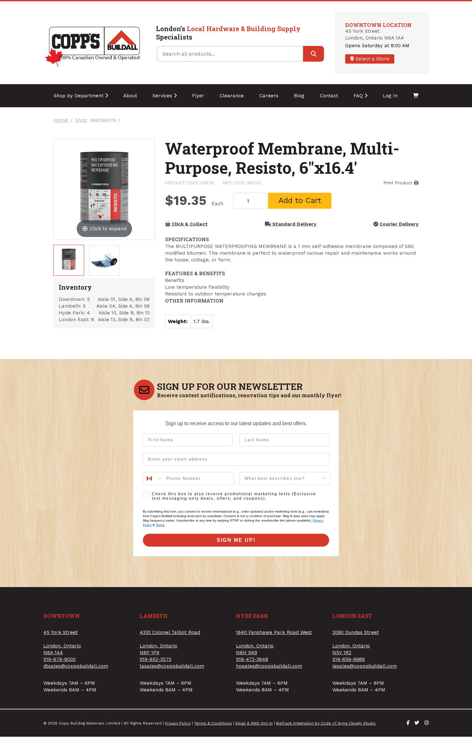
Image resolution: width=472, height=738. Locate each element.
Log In (390, 96)
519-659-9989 (348, 659)
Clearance (232, 96)
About (130, 96)
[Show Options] (324, 478)
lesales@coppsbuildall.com (364, 666)
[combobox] (153, 478)
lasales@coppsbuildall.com (172, 666)
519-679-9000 (59, 659)
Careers (268, 96)
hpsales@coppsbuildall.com (269, 666)
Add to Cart (299, 200)
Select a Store (371, 59)
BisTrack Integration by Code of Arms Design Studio (326, 723)
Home (61, 120)
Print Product (398, 182)
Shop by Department (79, 96)
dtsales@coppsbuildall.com (75, 666)
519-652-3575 (155, 659)
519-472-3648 (252, 659)
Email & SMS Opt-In (254, 723)
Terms (160, 525)
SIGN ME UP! (236, 540)
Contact (329, 96)
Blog (299, 96)
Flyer (198, 96)
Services (163, 96)
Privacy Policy (178, 723)
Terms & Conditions (213, 723)
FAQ (359, 96)
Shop (81, 120)
